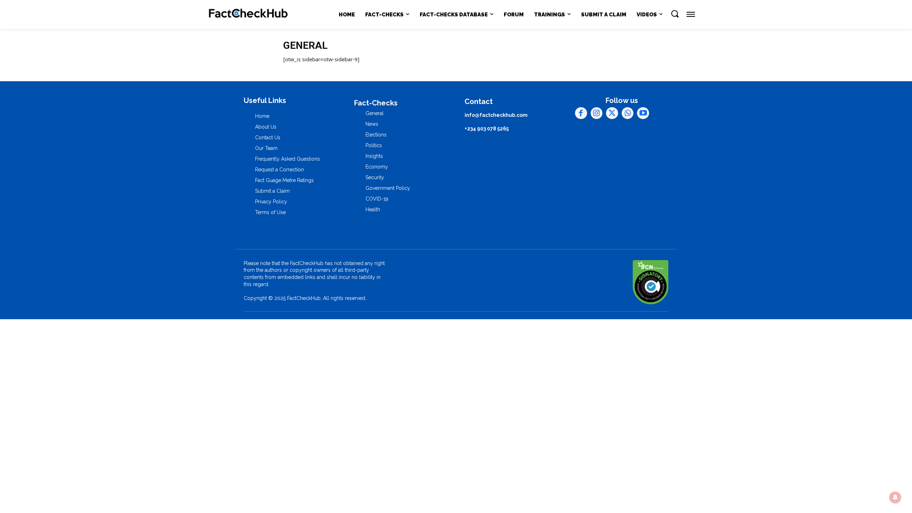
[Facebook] (581, 113)
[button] (674, 13)
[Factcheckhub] (248, 14)
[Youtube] (643, 113)
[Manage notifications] (895, 497)
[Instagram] (597, 113)
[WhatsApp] (628, 113)
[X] (612, 113)
